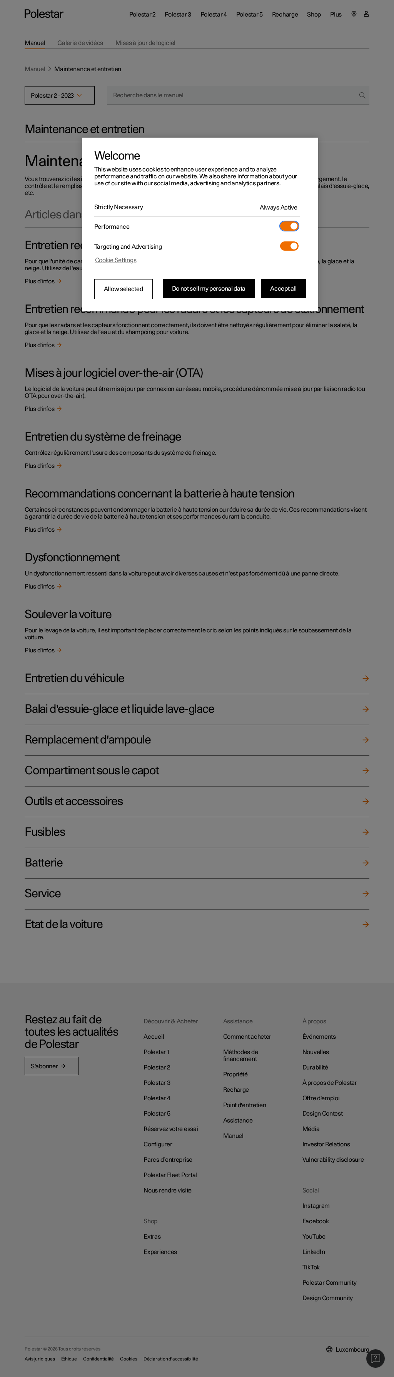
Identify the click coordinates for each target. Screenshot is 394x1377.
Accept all (283, 289)
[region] (200, 224)
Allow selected (123, 289)
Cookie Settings (116, 260)
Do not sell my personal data (209, 289)
